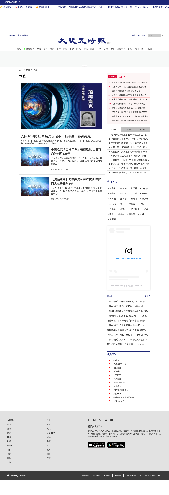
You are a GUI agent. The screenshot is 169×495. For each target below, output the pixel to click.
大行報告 (117, 386)
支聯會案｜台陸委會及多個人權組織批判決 (130, 160)
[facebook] (94, 420)
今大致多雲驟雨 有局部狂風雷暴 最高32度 (129, 95)
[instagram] (88, 420)
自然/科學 (121, 49)
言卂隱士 (135, 209)
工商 (49, 458)
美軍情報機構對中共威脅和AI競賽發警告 (128, 104)
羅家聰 (145, 193)
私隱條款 (118, 475)
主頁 (20, 70)
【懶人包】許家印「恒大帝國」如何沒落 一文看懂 (130, 168)
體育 (137, 49)
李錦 (142, 204)
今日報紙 (11, 420)
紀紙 (130, 49)
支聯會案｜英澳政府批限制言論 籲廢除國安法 (130, 151)
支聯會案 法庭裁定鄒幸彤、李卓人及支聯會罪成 (130, 147)
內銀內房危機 (119, 382)
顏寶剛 (123, 199)
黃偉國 (112, 199)
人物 (9, 462)
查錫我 (132, 214)
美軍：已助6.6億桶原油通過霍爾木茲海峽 (129, 87)
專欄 (86, 49)
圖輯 (49, 454)
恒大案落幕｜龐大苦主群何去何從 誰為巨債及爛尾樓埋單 (130, 139)
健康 (106, 49)
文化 (112, 49)
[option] (61, 106)
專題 (9, 454)
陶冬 (111, 214)
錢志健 (112, 193)
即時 (39, 49)
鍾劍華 (123, 188)
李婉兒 (123, 209)
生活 (99, 49)
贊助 (133, 35)
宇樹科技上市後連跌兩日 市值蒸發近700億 (129, 112)
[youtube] (112, 420)
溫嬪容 (121, 214)
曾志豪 (112, 188)
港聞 (52, 49)
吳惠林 (112, 209)
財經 (72, 49)
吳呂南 (134, 193)
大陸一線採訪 (119, 394)
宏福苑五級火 (119, 401)
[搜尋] (162, 35)
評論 (92, 49)
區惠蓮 (112, 219)
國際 (65, 49)
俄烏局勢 (117, 379)
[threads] (100, 420)
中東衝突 (117, 375)
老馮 (146, 209)
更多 (142, 214)
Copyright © (130, 475)
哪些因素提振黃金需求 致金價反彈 (126, 91)
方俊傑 (145, 188)
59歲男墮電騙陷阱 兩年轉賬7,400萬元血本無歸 (130, 156)
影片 (9, 424)
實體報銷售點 (23, 35)
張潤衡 (132, 204)
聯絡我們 (96, 475)
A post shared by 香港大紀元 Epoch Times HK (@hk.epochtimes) (136, 286)
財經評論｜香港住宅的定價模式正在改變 (130, 164)
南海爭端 (117, 371)
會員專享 (30, 49)
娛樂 (150, 49)
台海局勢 (117, 368)
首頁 (19, 49)
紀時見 (116, 360)
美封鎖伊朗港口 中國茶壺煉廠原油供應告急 (129, 120)
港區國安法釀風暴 (120, 390)
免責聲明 (107, 475)
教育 (143, 49)
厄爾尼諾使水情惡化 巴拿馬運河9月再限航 (129, 172)
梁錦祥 (123, 193)
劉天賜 (134, 188)
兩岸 (59, 49)
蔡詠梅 (145, 199)
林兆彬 (112, 204)
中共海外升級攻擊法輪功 (123, 397)
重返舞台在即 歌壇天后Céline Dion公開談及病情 (131, 82)
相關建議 (85, 475)
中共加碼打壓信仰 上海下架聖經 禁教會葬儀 (130, 143)
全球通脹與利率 (119, 364)
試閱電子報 (10, 35)
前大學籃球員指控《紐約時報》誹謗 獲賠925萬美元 (130, 99)
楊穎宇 (134, 199)
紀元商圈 (141, 35)
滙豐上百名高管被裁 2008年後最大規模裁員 (130, 116)
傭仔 (122, 204)
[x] (106, 420)
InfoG (78, 49)
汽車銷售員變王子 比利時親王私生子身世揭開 (130, 135)
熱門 (45, 49)
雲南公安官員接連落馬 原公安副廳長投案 (129, 108)
